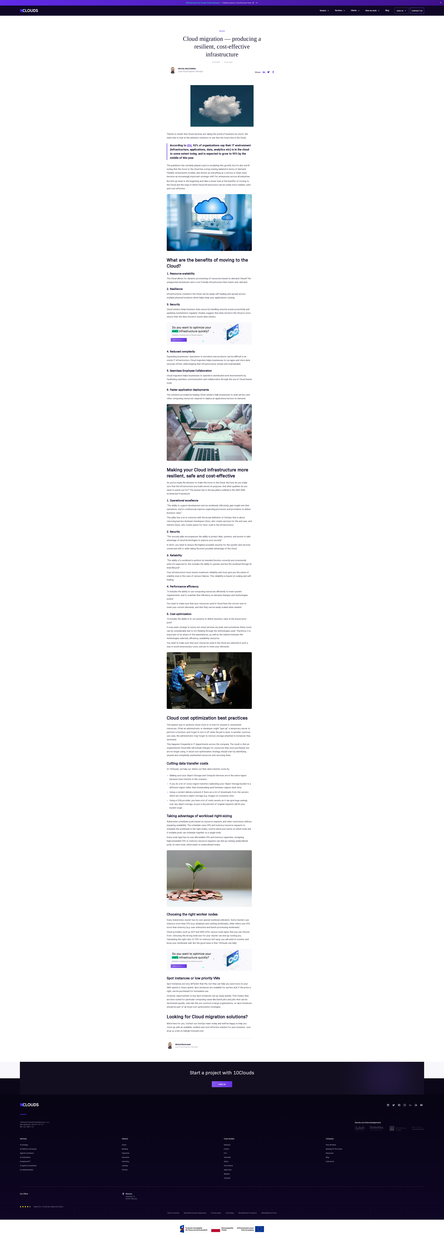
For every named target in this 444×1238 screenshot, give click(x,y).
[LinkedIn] (388, 1106)
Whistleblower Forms (269, 1213)
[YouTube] (421, 1106)
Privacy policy (216, 1213)
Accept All (433, 1233)
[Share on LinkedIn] (263, 72)
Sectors (323, 10)
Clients (354, 10)
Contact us (417, 10)
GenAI (124, 1145)
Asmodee (227, 1157)
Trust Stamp (228, 1166)
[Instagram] (404, 1106)
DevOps (222, 31)
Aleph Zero (228, 1170)
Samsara (227, 1145)
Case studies (229, 1139)
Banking (125, 1149)
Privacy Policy (63, 1233)
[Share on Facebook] (273, 72)
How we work (371, 10)
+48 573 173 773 (37, 1124)
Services (338, 10)
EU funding (230, 1213)
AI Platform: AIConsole (28, 1149)
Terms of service (173, 1213)
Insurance (125, 1157)
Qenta (226, 1161)
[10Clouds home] (29, 10)
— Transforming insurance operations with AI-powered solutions (218, 3)
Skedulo (227, 1174)
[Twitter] (393, 1106)
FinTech (125, 1170)
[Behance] (410, 1106)
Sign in (400, 10)
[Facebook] (399, 1106)
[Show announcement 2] (269, 2)
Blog (387, 10)
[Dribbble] (416, 1106)
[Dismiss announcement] (440, 2)
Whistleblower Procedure (247, 1213)
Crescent (227, 1178)
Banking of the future (334, 1149)
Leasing (125, 1166)
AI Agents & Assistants (28, 1166)
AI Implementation (26, 1170)
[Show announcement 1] (268, 2)
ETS (225, 1153)
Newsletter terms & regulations (195, 1213)
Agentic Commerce (27, 1153)
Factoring (125, 1161)
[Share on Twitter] (268, 72)
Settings (409, 1233)
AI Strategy (24, 1145)
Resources (329, 1153)
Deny (421, 1233)
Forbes (226, 1149)
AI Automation (25, 1157)
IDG (189, 145)
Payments (125, 1153)
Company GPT (25, 1161)
